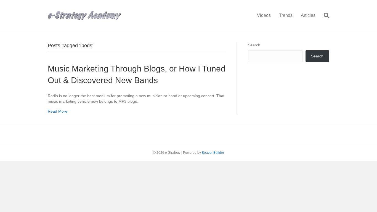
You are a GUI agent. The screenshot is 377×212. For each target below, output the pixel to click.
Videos (264, 15)
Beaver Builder (213, 153)
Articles (308, 15)
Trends (286, 15)
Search (254, 45)
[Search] (324, 15)
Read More (57, 111)
